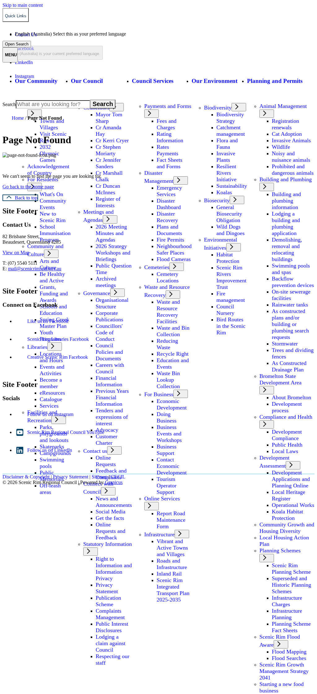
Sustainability (231, 186)
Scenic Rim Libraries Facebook (58, 339)
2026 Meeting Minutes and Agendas (111, 233)
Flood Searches (289, 658)
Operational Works (293, 505)
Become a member (51, 383)
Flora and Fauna (227, 143)
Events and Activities (52, 370)
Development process (287, 407)
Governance (96, 293)
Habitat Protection (227, 257)
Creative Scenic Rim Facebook (57, 357)
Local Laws (285, 451)
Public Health (287, 445)
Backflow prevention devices (293, 282)
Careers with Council (110, 368)
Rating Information (170, 137)
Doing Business (166, 417)
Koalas (224, 192)
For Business (158, 394)
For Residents (42, 179)
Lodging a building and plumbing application (286, 223)
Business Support (166, 449)
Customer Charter (106, 439)
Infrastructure (159, 534)
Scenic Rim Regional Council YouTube (65, 432)
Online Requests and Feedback (110, 531)
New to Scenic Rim (53, 217)
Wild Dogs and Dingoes (230, 230)
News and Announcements (114, 501)
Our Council (87, 81)
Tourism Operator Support (166, 485)
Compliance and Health (285, 417)
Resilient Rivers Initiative (226, 172)
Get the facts (110, 518)
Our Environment (214, 81)
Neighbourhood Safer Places (174, 249)
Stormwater (285, 344)
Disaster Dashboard (169, 204)
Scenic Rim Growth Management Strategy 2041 (284, 671)
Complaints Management (110, 614)
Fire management (230, 296)
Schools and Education (53, 309)
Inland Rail (169, 574)
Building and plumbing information (286, 200)
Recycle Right (173, 354)
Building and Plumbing (285, 179)
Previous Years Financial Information (112, 397)
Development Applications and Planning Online (291, 479)
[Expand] (22, 99)
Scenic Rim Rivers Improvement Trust (231, 277)
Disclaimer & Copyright (26, 476)
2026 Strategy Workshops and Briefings (113, 252)
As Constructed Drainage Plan (289, 366)
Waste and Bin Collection (173, 331)
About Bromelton (291, 397)
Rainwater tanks (290, 305)
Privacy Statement (107, 588)
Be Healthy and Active (52, 277)
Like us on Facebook (47, 321)
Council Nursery (225, 309)
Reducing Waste (167, 344)
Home (18, 118)
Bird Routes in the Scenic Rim (230, 326)
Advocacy (107, 430)
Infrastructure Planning (287, 614)
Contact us (95, 451)
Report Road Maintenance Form (171, 519)
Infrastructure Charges (287, 601)
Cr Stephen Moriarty (108, 150)
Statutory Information (107, 544)
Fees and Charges (166, 124)
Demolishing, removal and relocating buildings (287, 249)
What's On (51, 194)
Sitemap (99, 476)
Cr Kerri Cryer (112, 140)
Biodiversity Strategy (230, 117)
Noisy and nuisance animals (291, 156)
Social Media (110, 511)
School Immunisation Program (55, 233)
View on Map (15, 252)
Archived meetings (106, 282)
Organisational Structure (112, 303)
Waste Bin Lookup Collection (168, 379)
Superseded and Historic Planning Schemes (291, 584)
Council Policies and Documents (109, 352)
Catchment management (230, 130)
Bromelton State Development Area (280, 379)
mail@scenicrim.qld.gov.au (34, 268)
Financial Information (109, 381)
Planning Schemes (280, 550)
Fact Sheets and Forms (169, 163)
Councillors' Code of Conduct (109, 332)
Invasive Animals (291, 140)
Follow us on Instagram (50, 414)
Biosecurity (217, 200)
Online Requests (106, 461)
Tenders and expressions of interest (112, 416)
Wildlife (281, 147)
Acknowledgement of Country (48, 169)
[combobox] (52, 53)
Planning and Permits (274, 81)
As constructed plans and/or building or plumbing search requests (290, 324)
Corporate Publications (109, 316)
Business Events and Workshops (169, 433)
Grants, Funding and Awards (54, 293)
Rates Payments (167, 150)
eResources (52, 393)
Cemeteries (156, 267)
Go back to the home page (28, 186)
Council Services (152, 81)
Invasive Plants (225, 156)
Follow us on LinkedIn (49, 450)
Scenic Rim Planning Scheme (291, 568)
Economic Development (172, 404)
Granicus (114, 482)
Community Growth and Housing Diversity (286, 527)
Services (49, 406)
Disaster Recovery (167, 217)
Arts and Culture (49, 264)
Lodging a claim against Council (110, 643)
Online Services (162, 498)
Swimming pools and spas (291, 269)
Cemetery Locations (168, 277)
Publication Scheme (108, 601)
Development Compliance (287, 435)
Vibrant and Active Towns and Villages (172, 547)
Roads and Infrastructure (172, 564)
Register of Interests (108, 202)
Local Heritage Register (288, 495)
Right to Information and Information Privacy (114, 568)
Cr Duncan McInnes (108, 189)
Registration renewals (285, 124)
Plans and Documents (169, 230)
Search (9, 104)
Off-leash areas (50, 488)
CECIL (118, 476)
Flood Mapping (289, 652)
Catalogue (51, 399)
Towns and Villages (52, 124)
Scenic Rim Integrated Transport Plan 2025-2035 (173, 590)
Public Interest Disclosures (112, 627)
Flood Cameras (174, 259)
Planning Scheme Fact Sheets (291, 627)
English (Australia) (70, 33)
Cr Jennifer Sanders (108, 163)
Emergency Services (169, 191)
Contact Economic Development (172, 466)
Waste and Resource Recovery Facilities (168, 311)
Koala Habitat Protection (287, 514)
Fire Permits (170, 240)
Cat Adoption (287, 134)
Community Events (53, 204)
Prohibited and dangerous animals (293, 169)
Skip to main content (22, 5)
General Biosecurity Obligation (229, 213)
